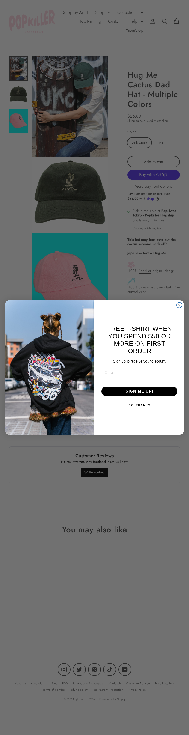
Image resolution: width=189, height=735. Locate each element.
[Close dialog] (179, 305)
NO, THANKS (140, 405)
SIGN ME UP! (140, 391)
